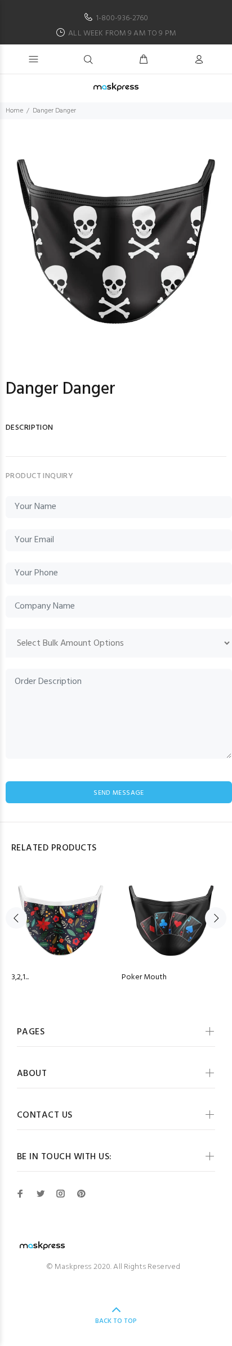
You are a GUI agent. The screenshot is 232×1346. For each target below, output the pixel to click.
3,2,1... (20, 977)
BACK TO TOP (116, 1321)
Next (215, 918)
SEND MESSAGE (118, 793)
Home (14, 110)
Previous (16, 918)
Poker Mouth (144, 977)
